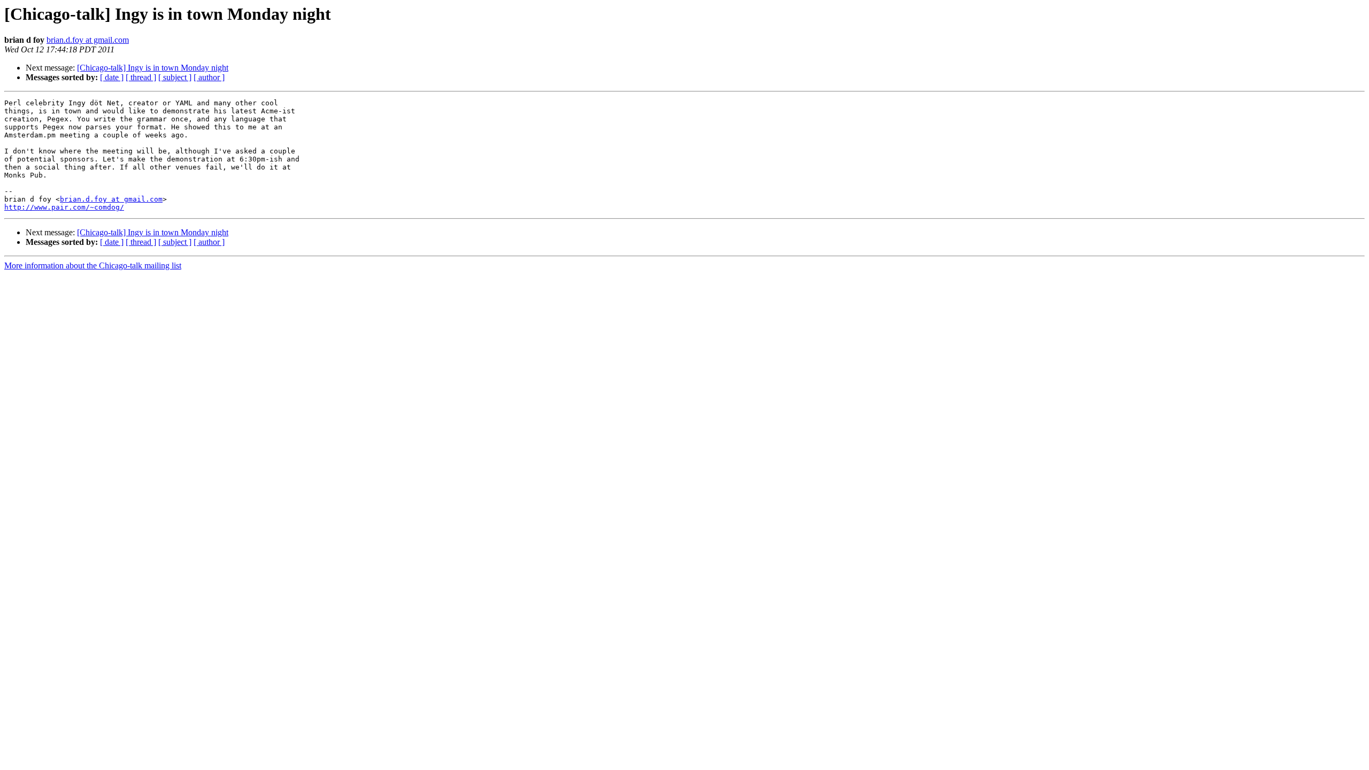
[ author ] (209, 77)
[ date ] (112, 77)
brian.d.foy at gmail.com (88, 39)
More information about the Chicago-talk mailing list (92, 265)
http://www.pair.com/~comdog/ (64, 207)
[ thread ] (141, 77)
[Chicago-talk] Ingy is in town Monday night (152, 67)
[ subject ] (174, 77)
